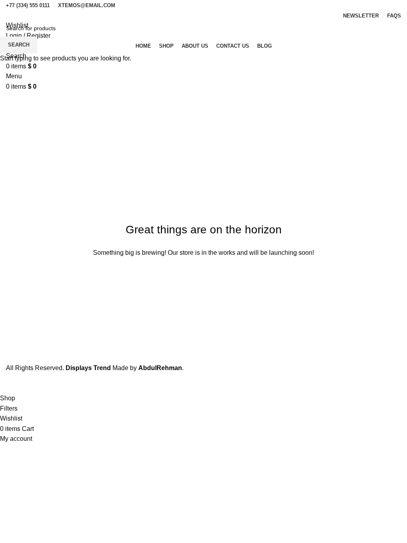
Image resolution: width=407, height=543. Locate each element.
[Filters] (10, 383)
